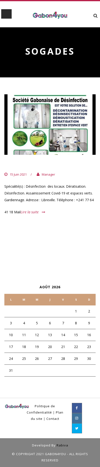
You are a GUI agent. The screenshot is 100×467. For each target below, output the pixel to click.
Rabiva (62, 445)
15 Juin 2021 (18, 174)
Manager (48, 174)
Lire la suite (30, 212)
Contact (52, 418)
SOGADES (16, 165)
